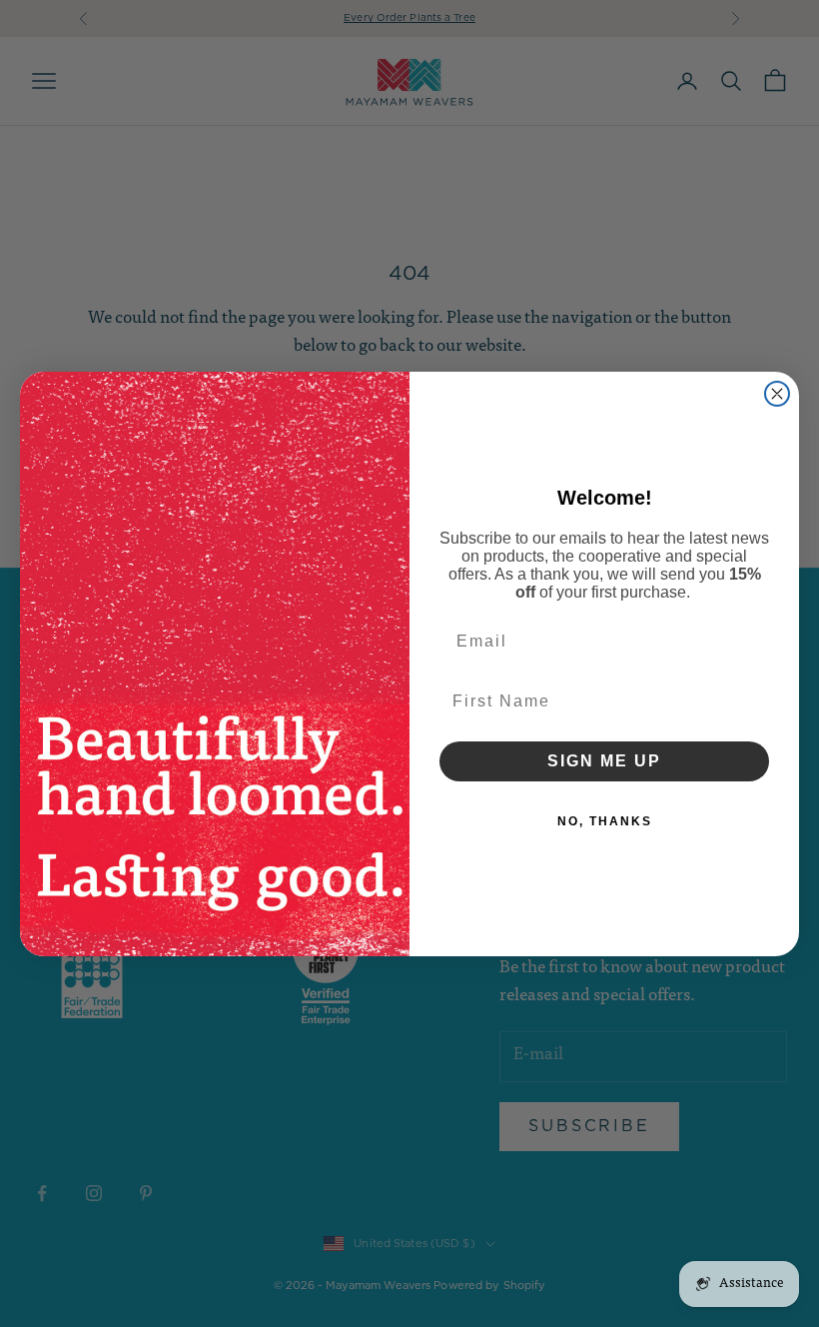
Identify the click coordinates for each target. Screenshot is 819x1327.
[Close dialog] (777, 394)
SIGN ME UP (604, 760)
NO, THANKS (604, 821)
